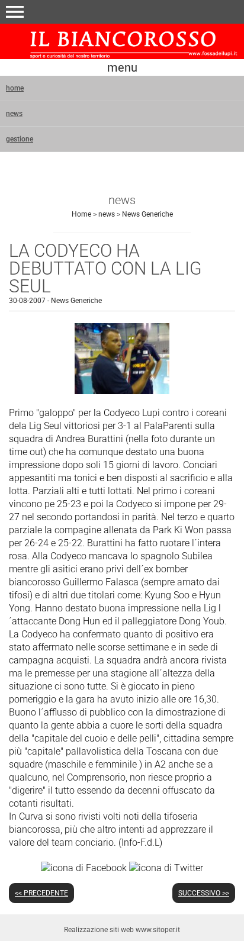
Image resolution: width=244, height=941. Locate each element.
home (15, 88)
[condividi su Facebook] (84, 867)
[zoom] (122, 391)
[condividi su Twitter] (166, 867)
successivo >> (203, 893)
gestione (19, 139)
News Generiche (147, 214)
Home (81, 214)
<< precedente (41, 893)
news (14, 113)
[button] (15, 12)
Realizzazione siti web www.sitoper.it (122, 930)
